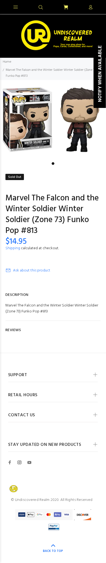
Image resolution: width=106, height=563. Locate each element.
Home (7, 62)
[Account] (90, 7)
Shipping (12, 248)
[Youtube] (29, 462)
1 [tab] (53, 163)
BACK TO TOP (53, 551)
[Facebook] (9, 462)
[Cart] (65, 7)
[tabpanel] (53, 119)
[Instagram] (19, 462)
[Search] (41, 7)
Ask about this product (31, 270)
